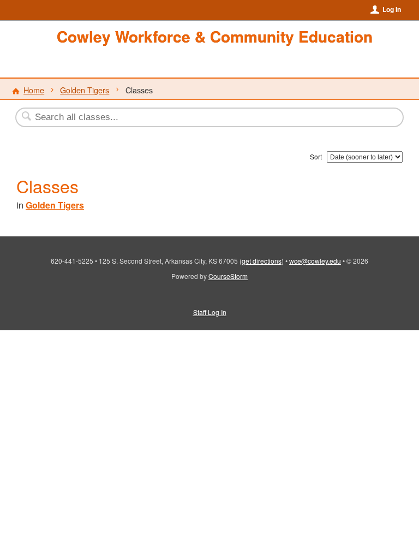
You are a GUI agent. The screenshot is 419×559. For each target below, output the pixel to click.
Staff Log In (209, 312)
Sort (316, 156)
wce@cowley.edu (315, 260)
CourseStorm (228, 276)
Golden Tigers (84, 90)
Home (33, 90)
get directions (262, 260)
